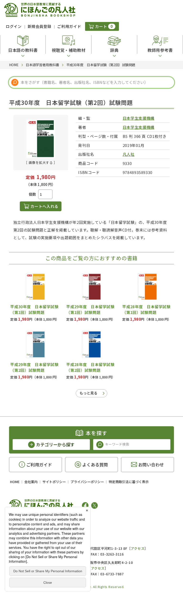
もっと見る (88, 392)
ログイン (14, 26)
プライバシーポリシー (87, 481)
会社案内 (31, 481)
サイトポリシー (54, 481)
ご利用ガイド (69, 26)
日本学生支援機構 (138, 118)
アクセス (137, 548)
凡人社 (129, 154)
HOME (15, 481)
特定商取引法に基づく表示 (129, 481)
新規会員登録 (39, 26)
